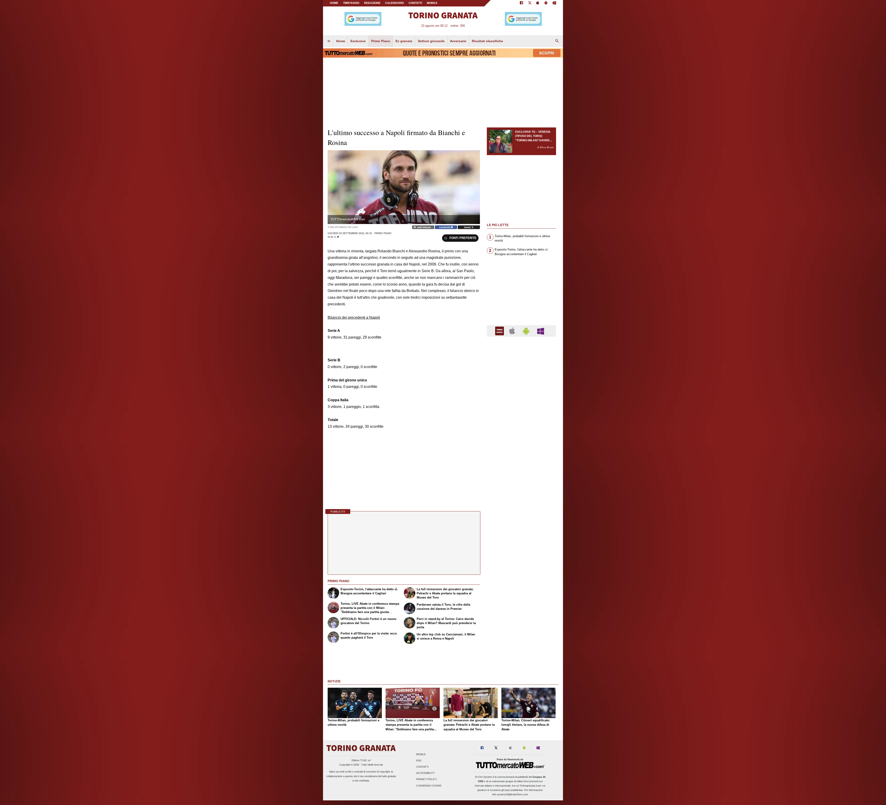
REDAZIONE (372, 3)
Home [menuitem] (340, 41)
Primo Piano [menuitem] (380, 41)
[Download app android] (546, 3)
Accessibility (425, 773)
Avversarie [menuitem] (458, 41)
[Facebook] (521, 3)
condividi (445, 227)
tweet (467, 227)
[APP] (500, 330)
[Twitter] (530, 3)
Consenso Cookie (428, 785)
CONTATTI (415, 3)
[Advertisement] (521, 519)
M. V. (333, 237)
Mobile (421, 754)
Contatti (422, 766)
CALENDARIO (394, 3)
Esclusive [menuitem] (358, 41)
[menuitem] (328, 41)
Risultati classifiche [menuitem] (487, 41)
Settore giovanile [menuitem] (431, 41)
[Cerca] (557, 41)
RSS (418, 760)
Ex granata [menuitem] (403, 41)
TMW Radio (351, 3)
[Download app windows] (554, 3)
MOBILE (432, 3)
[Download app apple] (538, 3)
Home (334, 3)
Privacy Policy (426, 779)
